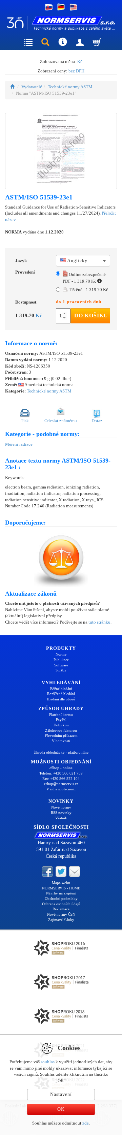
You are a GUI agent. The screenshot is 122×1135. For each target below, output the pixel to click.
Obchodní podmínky (61, 898)
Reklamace (61, 909)
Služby (61, 670)
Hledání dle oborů (61, 699)
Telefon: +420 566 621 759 (61, 773)
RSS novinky (61, 813)
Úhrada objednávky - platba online (61, 752)
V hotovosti (61, 741)
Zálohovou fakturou (61, 730)
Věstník (61, 818)
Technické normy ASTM (70, 86)
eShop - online (61, 768)
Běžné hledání (61, 689)
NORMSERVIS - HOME (61, 888)
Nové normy (61, 807)
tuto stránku (99, 622)
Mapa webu (61, 883)
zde (85, 1123)
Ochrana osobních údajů (61, 904)
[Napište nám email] (74, 871)
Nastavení (61, 1094)
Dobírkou (61, 725)
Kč (79, 61)
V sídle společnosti (61, 789)
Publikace (61, 660)
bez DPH (76, 70)
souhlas (48, 1061)
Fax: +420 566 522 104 (61, 779)
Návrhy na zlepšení (61, 893)
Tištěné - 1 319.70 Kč (88, 289)
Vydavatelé (31, 86)
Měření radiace (19, 444)
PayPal (61, 720)
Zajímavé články (61, 920)
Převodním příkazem (61, 735)
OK (61, 1109)
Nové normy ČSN (61, 914)
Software (61, 665)
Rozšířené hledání (61, 694)
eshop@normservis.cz (61, 784)
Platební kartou (61, 715)
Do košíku (91, 315)
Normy (61, 654)
